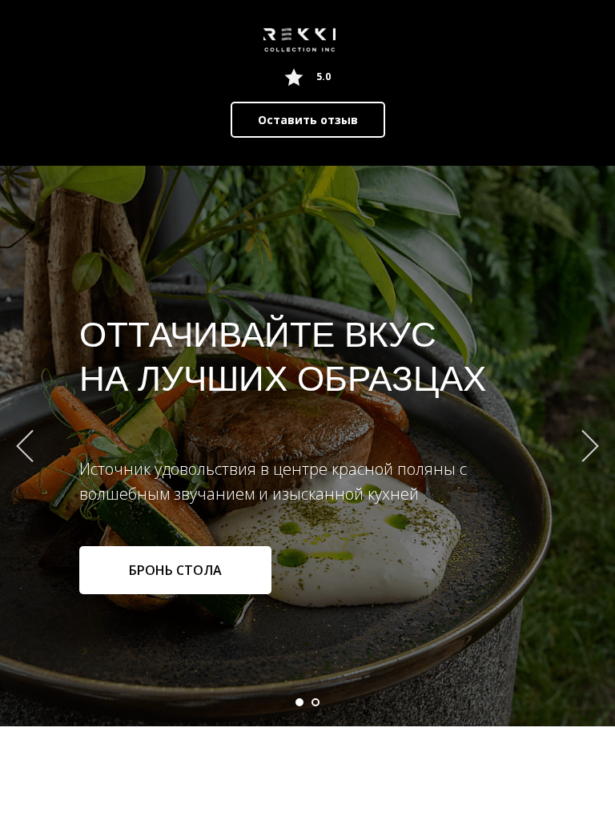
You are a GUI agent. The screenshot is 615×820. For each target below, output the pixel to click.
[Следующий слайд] (590, 445)
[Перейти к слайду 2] (316, 702)
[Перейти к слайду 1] (299, 702)
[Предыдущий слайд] (25, 445)
